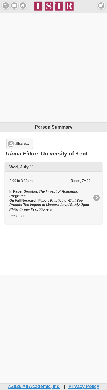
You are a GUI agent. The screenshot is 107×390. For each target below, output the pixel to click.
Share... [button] (22, 144)
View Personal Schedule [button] (101, 5)
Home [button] (23, 5)
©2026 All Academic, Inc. (34, 386)
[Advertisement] (53, 67)
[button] (14, 5)
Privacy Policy (83, 386)
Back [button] (5, 5)
